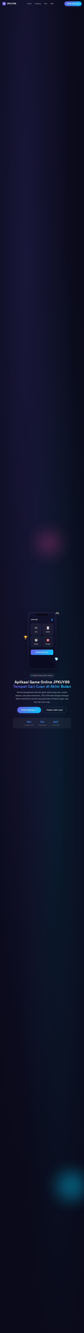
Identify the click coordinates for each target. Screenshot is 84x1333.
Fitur (45, 4)
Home (29, 4)
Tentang (38, 4)
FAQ (52, 4)
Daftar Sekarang (73, 4)
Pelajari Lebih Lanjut (55, 710)
